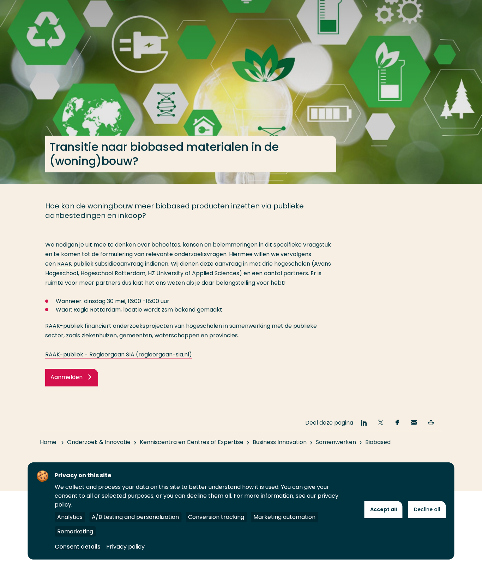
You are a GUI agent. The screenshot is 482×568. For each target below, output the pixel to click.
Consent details (78, 547)
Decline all (427, 509)
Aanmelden (67, 377)
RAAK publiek (75, 264)
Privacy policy (125, 547)
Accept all (383, 509)
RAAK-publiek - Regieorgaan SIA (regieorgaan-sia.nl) (118, 354)
